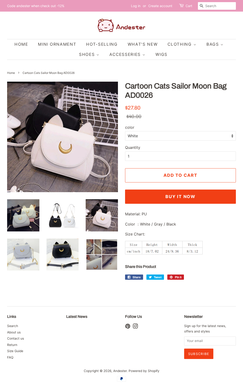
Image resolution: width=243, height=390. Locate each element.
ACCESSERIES (125, 54)
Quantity (132, 147)
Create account (160, 6)
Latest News (76, 317)
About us (14, 332)
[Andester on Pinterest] (127, 327)
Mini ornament (57, 44)
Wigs (161, 54)
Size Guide (15, 351)
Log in (135, 6)
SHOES (87, 54)
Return (12, 345)
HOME (21, 44)
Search (12, 326)
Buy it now (180, 196)
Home (11, 73)
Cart (189, 6)
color (129, 127)
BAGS (213, 44)
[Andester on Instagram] (135, 327)
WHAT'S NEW (143, 44)
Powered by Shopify (144, 371)
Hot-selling (102, 44)
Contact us (15, 338)
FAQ (10, 357)
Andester (120, 371)
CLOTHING (180, 44)
